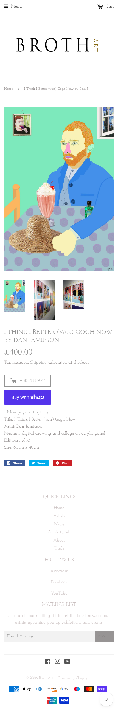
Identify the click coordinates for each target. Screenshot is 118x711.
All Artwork (59, 532)
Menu (16, 6)
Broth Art (46, 678)
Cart (109, 6)
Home (8, 89)
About (59, 540)
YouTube (59, 593)
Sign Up (104, 636)
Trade (59, 548)
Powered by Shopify (73, 678)
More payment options (27, 412)
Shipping (38, 362)
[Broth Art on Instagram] (57, 662)
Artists (59, 516)
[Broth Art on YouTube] (67, 662)
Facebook (59, 582)
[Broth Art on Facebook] (48, 662)
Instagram (59, 571)
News (59, 524)
